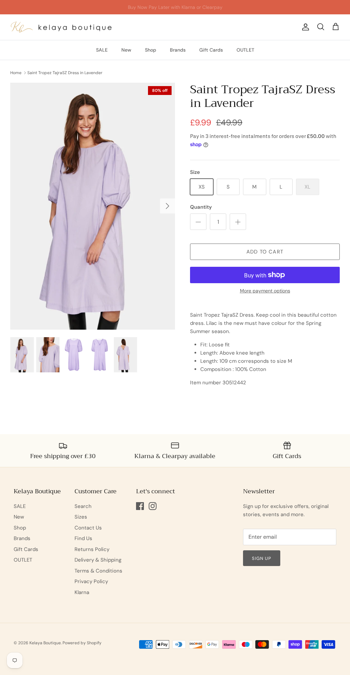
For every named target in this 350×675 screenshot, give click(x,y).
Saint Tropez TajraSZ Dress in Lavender (65, 72)
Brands (178, 50)
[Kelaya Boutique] (61, 27)
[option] (92, 206)
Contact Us (88, 527)
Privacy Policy (91, 581)
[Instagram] (153, 506)
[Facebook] (140, 506)
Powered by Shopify (82, 643)
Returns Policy (92, 549)
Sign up (261, 558)
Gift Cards (211, 50)
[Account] (304, 27)
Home (16, 72)
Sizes (81, 516)
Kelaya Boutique (45, 643)
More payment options (265, 291)
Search (83, 506)
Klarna (82, 592)
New (126, 50)
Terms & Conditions (98, 570)
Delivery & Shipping (98, 559)
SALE (102, 50)
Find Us (83, 538)
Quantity (201, 207)
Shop (150, 50)
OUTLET (245, 50)
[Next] (167, 205)
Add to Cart (264, 251)
